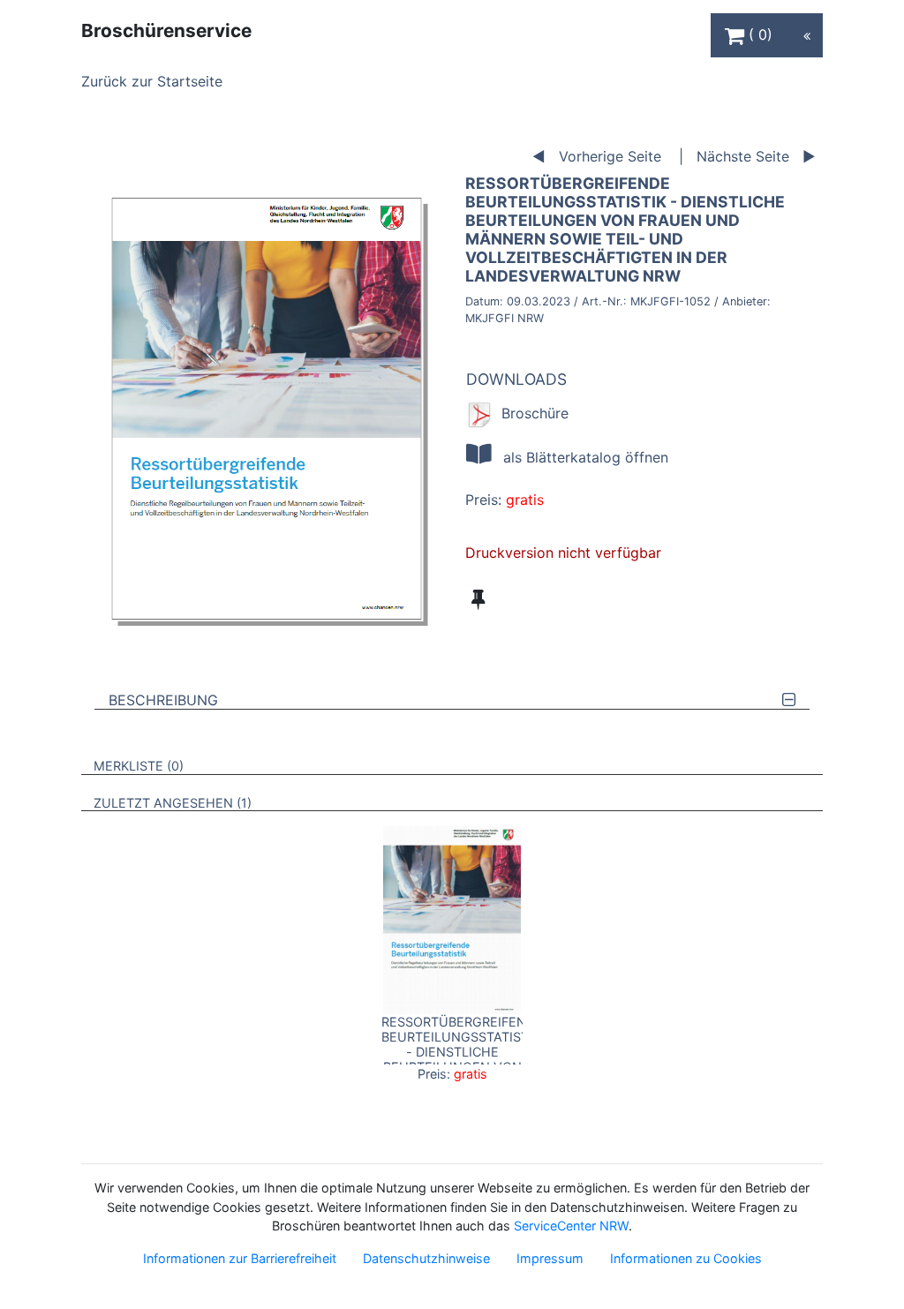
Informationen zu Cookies (686, 1258)
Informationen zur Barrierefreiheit (239, 1258)
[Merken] (478, 599)
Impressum (550, 1258)
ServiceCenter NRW (571, 1225)
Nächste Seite (743, 156)
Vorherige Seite (610, 156)
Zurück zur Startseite (151, 81)
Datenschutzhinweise (426, 1258)
